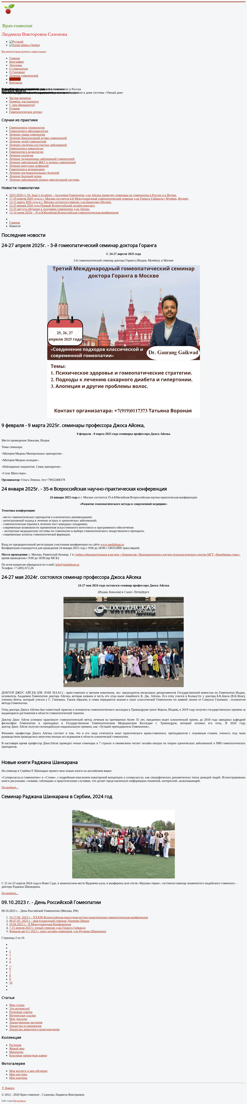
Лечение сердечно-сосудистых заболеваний (38, 145)
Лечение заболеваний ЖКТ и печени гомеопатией (42, 162)
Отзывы (14, 108)
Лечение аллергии (21, 155)
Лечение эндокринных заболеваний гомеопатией (41, 158)
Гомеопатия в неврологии (26, 148)
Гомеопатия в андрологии (26, 152)
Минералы (16, 1052)
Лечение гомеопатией (23, 75)
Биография (16, 61)
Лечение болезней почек (25, 176)
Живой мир (17, 1048)
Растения (15, 1045)
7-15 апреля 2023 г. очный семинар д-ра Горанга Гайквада (47, 927)
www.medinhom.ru (112, 544)
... (10, 965)
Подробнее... (10, 787)
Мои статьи (17, 1005)
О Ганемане (17, 72)
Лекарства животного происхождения (34, 1029)
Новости (15, 79)
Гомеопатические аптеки (25, 112)
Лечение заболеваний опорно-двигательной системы (44, 179)
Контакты (15, 82)
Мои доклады (18, 1019)
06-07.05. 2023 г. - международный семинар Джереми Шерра (49, 920)
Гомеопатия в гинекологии (27, 127)
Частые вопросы (20, 98)
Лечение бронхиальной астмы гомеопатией (38, 138)
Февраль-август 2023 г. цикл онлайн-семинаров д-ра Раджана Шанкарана (57, 931)
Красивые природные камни (28, 1055)
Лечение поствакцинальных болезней (34, 172)
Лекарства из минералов (25, 1026)
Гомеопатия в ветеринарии (27, 169)
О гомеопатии (18, 68)
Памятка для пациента (24, 101)
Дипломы (15, 65)
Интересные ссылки (22, 1015)
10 (10, 982)
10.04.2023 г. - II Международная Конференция (40, 924)
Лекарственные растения (25, 1022)
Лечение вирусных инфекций (29, 165)
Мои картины (18, 1077)
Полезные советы (20, 1012)
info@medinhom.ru (67, 564)
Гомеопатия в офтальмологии (28, 131)
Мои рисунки (18, 1074)
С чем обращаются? (22, 105)
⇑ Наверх (8, 1088)
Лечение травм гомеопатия (27, 134)
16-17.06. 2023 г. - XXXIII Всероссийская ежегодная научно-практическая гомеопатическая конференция (78, 917)
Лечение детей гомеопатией (27, 141)
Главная (14, 58)
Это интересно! (19, 1008)
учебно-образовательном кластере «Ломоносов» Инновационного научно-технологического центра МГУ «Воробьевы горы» (157, 554)
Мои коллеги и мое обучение (28, 1071)
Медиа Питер (19, 1101)
